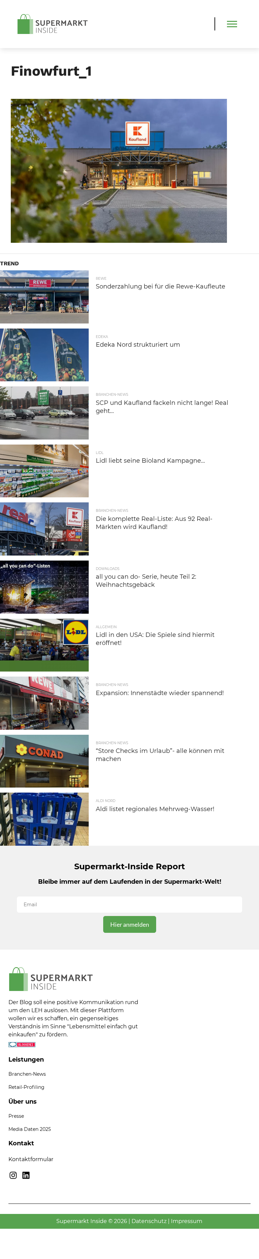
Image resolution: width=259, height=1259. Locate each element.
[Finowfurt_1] (119, 240)
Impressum (186, 1221)
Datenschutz (149, 1221)
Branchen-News (27, 1074)
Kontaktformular (30, 1159)
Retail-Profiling (26, 1087)
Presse (16, 1116)
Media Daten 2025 (29, 1129)
